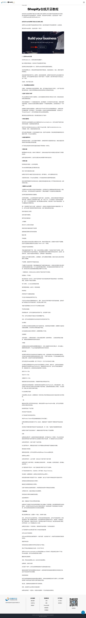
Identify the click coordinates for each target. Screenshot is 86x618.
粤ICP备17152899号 (43, 616)
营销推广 (33, 605)
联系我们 (60, 603)
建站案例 (46, 607)
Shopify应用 (46, 605)
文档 (46, 600)
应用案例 (46, 610)
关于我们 (60, 600)
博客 (46, 603)
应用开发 (33, 603)
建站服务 (33, 600)
